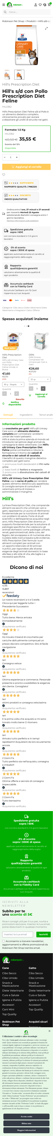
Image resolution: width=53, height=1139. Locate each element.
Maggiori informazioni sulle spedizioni (22, 221)
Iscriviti (43, 934)
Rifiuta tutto (26, 1123)
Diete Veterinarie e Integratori (24, 309)
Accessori (8, 1004)
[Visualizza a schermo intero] (46, 28)
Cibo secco (18, 307)
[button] (49, 1031)
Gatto (29, 310)
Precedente (9, 606)
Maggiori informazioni (26, 1130)
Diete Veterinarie (32, 307)
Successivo (22, 606)
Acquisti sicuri (38, 1021)
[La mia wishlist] (40, 4)
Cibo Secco (9, 973)
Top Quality (9, 1014)
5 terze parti (14, 1040)
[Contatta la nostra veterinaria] (44, 4)
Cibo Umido (9, 978)
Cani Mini (8, 1009)
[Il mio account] (35, 4)
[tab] (24, 326)
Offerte (36, 310)
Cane (5, 968)
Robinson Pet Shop (11, 1023)
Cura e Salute (10, 995)
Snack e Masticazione (10, 984)
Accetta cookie (26, 1116)
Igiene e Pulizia (12, 1000)
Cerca (5, 12)
